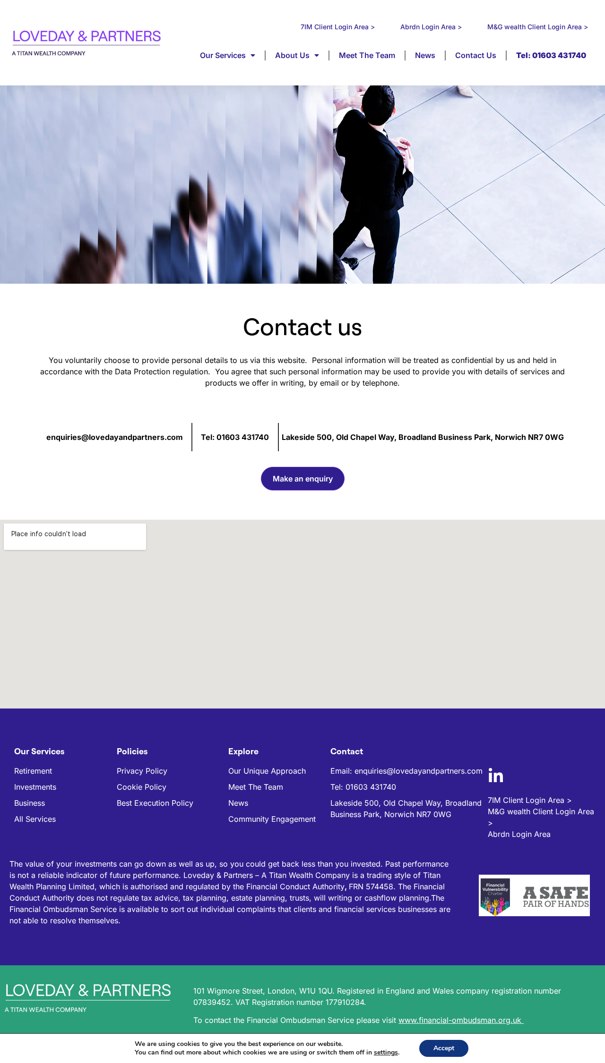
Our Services (223, 55)
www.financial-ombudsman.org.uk (461, 1020)
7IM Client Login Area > (338, 27)
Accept (443, 1048)
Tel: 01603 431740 (235, 437)
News (425, 55)
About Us (292, 55)
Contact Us (475, 55)
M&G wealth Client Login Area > (537, 27)
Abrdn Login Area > (431, 27)
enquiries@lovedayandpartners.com (114, 437)
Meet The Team (367, 55)
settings (386, 1052)
